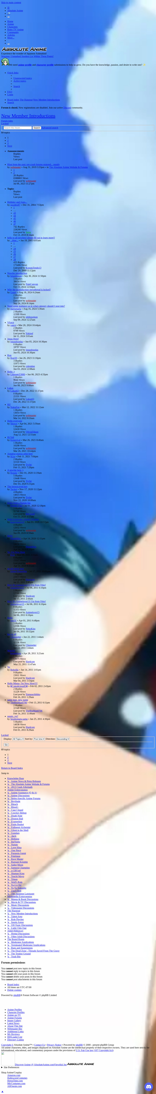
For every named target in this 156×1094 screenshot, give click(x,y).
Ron (9, 355)
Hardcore (30, 579)
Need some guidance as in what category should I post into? (36, 306)
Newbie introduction (17, 273)
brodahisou (15, 653)
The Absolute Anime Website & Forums (68, 167)
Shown (13, 423)
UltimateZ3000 (17, 374)
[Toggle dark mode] (8, 44)
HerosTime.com (15, 1080)
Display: (8, 739)
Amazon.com (13, 1075)
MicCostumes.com (16, 1083)
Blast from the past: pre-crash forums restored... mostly (33, 164)
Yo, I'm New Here (16, 552)
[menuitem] (22, 78)
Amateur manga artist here (20, 453)
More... (10, 37)
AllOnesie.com (14, 1086)
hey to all (11, 634)
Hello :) (11, 371)
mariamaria (15, 308)
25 (14, 251)
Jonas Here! (13, 339)
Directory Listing (15, 1039)
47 (14, 224)
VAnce (10, 322)
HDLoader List (14, 1037)
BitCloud (30, 514)
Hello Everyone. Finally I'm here (23, 519)
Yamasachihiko (33, 694)
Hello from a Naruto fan (18, 503)
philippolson (32, 317)
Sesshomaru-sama (19, 719)
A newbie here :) (15, 470)
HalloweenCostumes (17, 1078)
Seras (28, 232)
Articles (11, 35)
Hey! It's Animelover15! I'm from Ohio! (26, 585)
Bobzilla (14, 669)
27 (14, 257)
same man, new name (17, 700)
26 (14, 254)
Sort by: (29, 739)
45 (14, 218)
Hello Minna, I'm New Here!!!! (22, 683)
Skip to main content (11, 2)
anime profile (25, 65)
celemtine (30, 366)
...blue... (14, 240)
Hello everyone (14, 421)
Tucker (13, 489)
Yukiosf (29, 333)
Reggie (13, 473)
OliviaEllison (32, 432)
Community (13, 32)
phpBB (16, 995)
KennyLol (15, 440)
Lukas (10, 388)
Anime (10, 24)
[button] (9, 146)
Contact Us (39, 1045)
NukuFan (15, 407)
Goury (13, 292)
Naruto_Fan (16, 505)
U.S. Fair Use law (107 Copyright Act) (94, 1050)
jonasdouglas (16, 341)
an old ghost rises (15, 568)
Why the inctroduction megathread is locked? (29, 289)
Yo (8, 667)
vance (13, 325)
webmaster (15, 167)
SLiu (12, 456)
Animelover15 (17, 587)
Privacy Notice (54, 1045)
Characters (12, 27)
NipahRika (15, 538)
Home (10, 21)
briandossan (16, 276)
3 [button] (8, 143)
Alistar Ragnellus (18, 571)
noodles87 (15, 205)
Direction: (51, 739)
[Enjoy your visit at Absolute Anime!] (24, 51)
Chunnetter (15, 637)
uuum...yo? (12, 716)
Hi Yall (10, 437)
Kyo (12, 555)
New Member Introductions (28, 116)
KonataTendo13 (33, 267)
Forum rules (7, 121)
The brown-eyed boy (17, 486)
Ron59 (13, 358)
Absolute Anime (15, 10)
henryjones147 (17, 522)
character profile (45, 65)
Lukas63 (14, 391)
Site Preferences (11, 1067)
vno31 (13, 620)
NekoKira (30, 628)
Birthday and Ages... (17, 202)
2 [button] (8, 140)
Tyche (29, 464)
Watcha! (11, 650)
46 (14, 221)
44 (14, 216)
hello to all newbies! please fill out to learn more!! (31, 237)
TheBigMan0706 (18, 702)
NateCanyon (32, 284)
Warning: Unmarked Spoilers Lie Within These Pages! (27, 56)
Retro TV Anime (15, 29)
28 (14, 259)
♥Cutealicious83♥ (19, 686)
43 (14, 213)
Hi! (9, 404)
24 (14, 248)
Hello (10, 535)
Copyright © (7, 1045)
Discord (67, 107)
